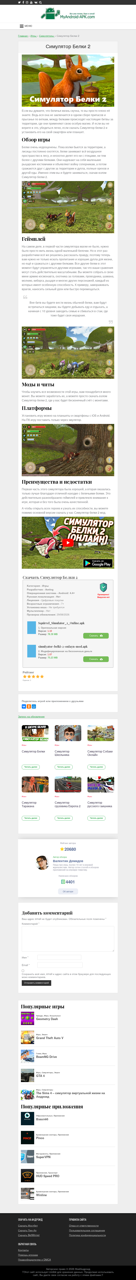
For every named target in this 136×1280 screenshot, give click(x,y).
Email (26, 965)
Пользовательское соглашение (87, 1230)
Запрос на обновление (31, 716)
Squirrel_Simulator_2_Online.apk (61, 623)
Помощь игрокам (28, 1255)
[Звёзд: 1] (25, 676)
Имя (25, 957)
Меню (28, 26)
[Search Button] (40, 2)
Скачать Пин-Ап (27, 1230)
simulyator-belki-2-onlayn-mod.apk (62, 646)
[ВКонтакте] (24, 706)
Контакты (23, 1250)
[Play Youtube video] (68, 543)
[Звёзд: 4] (38, 676)
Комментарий (30, 923)
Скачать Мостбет (28, 1225)
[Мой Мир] (34, 706)
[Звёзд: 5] (42, 676)
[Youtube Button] (31, 2)
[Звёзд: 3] (33, 676)
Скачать (93, 635)
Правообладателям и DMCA (34, 1259)
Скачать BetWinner (29, 1235)
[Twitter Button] (19, 2)
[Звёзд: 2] (29, 676)
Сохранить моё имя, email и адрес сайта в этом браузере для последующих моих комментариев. (66, 975)
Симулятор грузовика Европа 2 (68, 804)
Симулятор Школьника (62, 753)
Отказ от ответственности (84, 1225)
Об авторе (68, 891)
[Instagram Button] (27, 2)
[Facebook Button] (23, 2)
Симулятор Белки (33, 751)
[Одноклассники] (29, 706)
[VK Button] (35, 2)
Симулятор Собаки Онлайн (100, 753)
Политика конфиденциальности (87, 1235)
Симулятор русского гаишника (99, 804)
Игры (24, 745)
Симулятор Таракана (29, 804)
